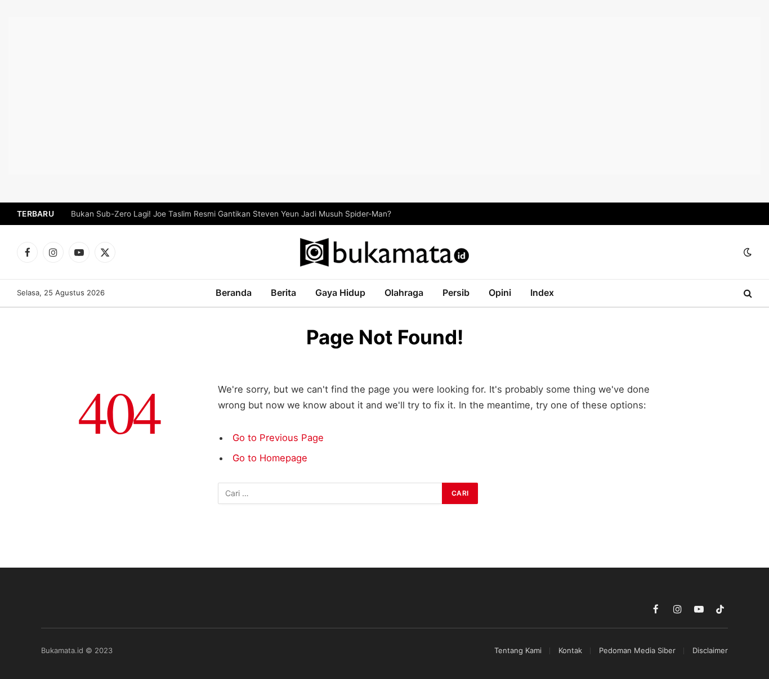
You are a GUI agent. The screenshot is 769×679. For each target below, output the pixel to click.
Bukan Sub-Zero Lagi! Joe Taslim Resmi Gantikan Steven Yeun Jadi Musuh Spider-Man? (231, 213)
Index (542, 292)
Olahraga (403, 292)
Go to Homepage (270, 458)
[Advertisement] (384, 95)
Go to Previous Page (278, 437)
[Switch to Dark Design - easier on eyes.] (746, 252)
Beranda (234, 292)
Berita (283, 292)
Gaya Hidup (340, 292)
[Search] (746, 293)
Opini (500, 292)
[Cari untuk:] (330, 493)
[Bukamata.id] (384, 252)
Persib (456, 292)
